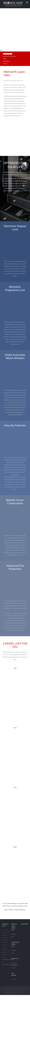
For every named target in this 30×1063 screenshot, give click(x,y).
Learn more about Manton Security (14, 965)
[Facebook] (12, 979)
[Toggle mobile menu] (27, 2)
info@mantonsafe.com (20, 909)
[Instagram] (14, 979)
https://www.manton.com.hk (9, 964)
